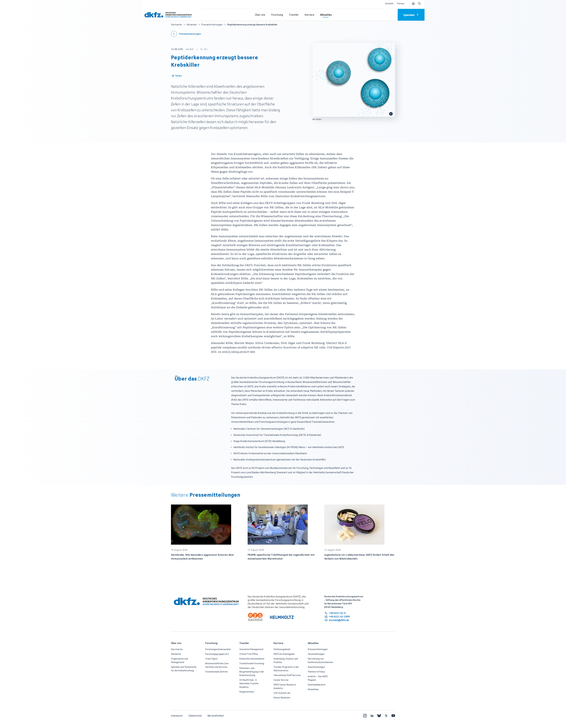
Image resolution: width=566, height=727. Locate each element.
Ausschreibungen (316, 667)
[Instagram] (365, 715)
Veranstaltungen (316, 654)
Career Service (281, 680)
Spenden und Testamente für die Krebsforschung (183, 668)
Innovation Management (251, 649)
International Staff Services (287, 675)
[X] (386, 715)
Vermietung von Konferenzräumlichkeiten (320, 660)
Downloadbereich (316, 684)
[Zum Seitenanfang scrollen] (557, 711)
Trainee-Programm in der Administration (286, 668)
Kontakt (389, 3)
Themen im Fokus (316, 671)
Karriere (278, 643)
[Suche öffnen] (419, 3)
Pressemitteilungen (318, 649)
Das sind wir (177, 649)
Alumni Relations (282, 697)
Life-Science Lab (282, 693)
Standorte (176, 654)
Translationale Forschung (251, 663)
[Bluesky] (379, 715)
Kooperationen (246, 691)
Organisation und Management (179, 660)
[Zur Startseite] (168, 14)
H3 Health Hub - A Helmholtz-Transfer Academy (249, 683)
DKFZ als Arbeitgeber (284, 654)
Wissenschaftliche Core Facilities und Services (216, 665)
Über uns (176, 643)
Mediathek (313, 689)
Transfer (244, 643)
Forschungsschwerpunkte (218, 649)
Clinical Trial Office (248, 654)
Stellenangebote (282, 649)
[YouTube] (393, 715)
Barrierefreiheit (216, 715)
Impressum (177, 715)
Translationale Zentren (216, 671)
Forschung (211, 643)
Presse (400, 3)
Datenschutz (195, 715)
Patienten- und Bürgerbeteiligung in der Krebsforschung (251, 671)
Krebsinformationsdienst (251, 658)
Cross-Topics (211, 658)
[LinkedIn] (372, 715)
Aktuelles (313, 643)
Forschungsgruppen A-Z (217, 654)
